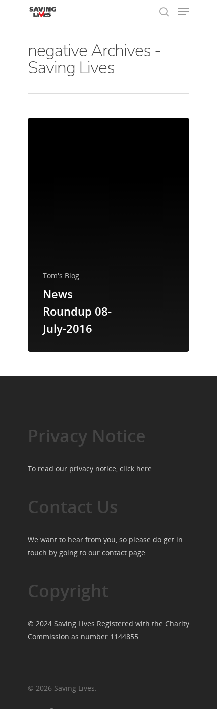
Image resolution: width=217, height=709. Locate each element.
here (144, 468)
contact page (123, 552)
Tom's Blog (61, 275)
